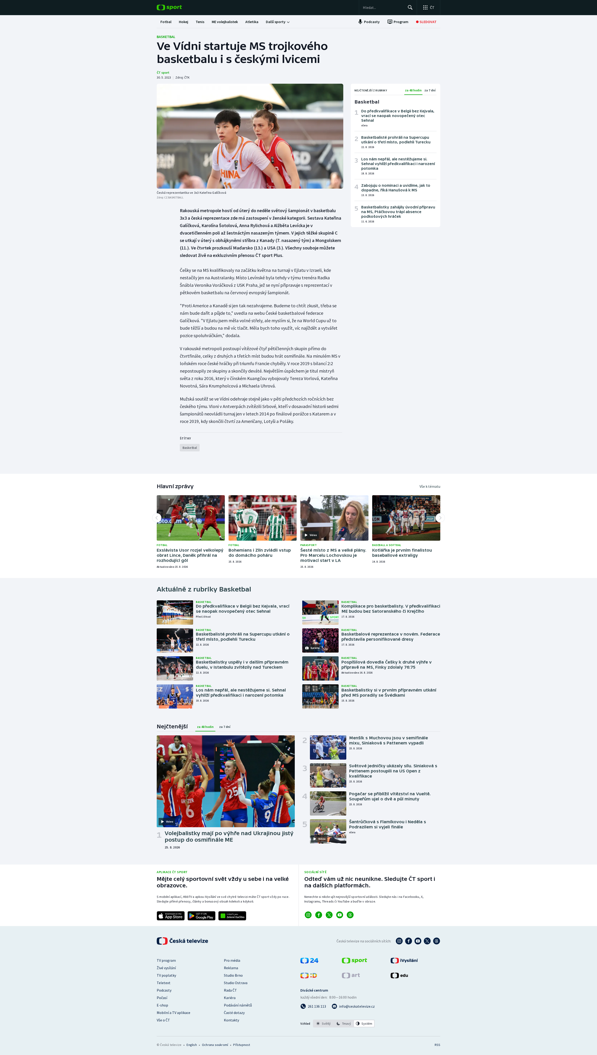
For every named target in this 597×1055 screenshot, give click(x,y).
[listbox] (344, 1023)
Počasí (162, 997)
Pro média (232, 960)
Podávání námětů (238, 1005)
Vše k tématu (430, 486)
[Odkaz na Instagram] (308, 915)
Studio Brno (233, 975)
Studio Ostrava (235, 982)
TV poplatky (166, 975)
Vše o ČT (163, 1020)
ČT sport (163, 72)
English (192, 1045)
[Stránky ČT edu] (399, 977)
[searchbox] (383, 7)
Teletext (163, 982)
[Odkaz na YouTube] (340, 915)
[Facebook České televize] (408, 941)
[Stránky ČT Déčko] (308, 977)
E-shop (162, 1005)
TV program (166, 960)
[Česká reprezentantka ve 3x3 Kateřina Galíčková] (250, 136)
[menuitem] (166, 21)
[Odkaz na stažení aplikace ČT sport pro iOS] (171, 915)
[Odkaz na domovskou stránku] (176, 7)
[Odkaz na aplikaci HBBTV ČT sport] (232, 915)
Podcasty (164, 990)
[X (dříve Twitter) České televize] (427, 941)
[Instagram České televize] (399, 941)
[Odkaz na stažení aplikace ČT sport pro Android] (201, 915)
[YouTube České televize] (418, 941)
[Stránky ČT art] (351, 977)
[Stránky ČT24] (309, 962)
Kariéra (230, 997)
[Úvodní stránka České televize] (183, 941)
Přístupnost (241, 1045)
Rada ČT (230, 990)
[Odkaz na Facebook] (319, 915)
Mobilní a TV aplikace (173, 1012)
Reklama (231, 967)
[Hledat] (410, 7)
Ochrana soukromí (215, 1045)
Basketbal (166, 36)
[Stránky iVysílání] (404, 962)
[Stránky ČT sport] (354, 962)
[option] (323, 1023)
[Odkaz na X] (329, 915)
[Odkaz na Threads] (350, 915)
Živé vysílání (166, 967)
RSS (437, 1045)
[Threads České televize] (436, 941)
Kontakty (231, 1020)
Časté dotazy (234, 1012)
